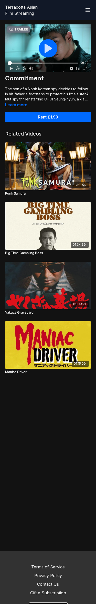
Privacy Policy (48, 575)
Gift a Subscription (48, 592)
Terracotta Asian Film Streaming (21, 10)
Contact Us (48, 584)
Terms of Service (48, 566)
